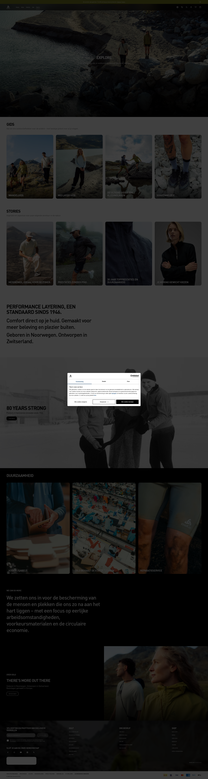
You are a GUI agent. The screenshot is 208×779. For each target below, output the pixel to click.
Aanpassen (103, 401)
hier (95, 395)
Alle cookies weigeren (80, 401)
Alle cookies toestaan (127, 401)
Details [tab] (104, 381)
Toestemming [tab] (79, 381)
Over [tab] (128, 381)
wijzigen (114, 393)
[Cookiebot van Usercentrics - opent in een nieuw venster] (132, 376)
